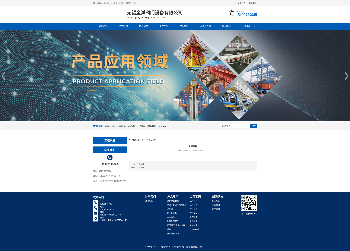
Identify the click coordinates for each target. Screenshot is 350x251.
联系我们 (253, 3)
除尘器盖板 (152, 126)
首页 (143, 139)
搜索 (254, 126)
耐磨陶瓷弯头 (173, 221)
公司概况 (149, 200)
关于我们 (241, 3)
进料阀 (142, 126)
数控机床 (193, 217)
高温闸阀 (162, 126)
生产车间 (163, 26)
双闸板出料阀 (110, 126)
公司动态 (216, 200)
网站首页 (103, 26)
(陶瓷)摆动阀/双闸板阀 (128, 126)
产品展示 (143, 26)
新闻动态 (226, 26)
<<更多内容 (195, 229)
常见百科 (216, 208)
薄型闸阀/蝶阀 (173, 233)
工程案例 (184, 26)
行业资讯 (216, 204)
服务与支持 (205, 26)
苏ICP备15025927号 (195, 247)
